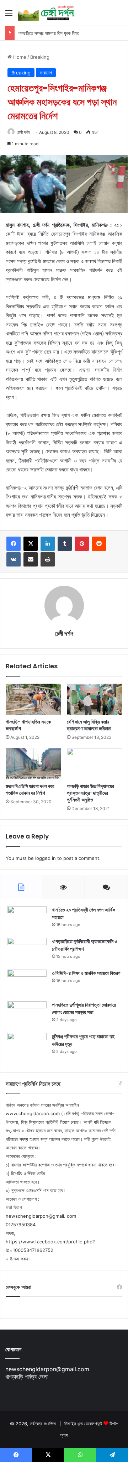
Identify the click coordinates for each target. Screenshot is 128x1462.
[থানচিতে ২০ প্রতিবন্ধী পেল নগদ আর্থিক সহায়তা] (27, 919)
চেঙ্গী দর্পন (23, 132)
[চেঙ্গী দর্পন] (46, 13)
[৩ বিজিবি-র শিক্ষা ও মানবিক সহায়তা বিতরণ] (27, 983)
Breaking (39, 57)
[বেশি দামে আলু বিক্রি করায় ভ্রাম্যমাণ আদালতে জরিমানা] (94, 699)
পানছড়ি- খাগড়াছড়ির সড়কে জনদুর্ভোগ (28, 725)
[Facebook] (13, 544)
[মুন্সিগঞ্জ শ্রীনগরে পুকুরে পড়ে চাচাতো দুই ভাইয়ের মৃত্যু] (27, 1046)
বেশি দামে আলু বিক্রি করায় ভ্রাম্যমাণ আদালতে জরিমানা (89, 725)
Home (19, 57)
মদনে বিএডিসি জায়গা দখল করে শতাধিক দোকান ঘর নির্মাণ (30, 790)
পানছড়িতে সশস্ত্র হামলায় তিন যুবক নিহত (48, 33)
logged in (45, 858)
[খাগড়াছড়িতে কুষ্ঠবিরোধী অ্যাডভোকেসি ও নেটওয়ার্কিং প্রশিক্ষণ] (27, 951)
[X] (30, 544)
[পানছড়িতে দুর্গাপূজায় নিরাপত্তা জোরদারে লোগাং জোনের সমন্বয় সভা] (27, 1014)
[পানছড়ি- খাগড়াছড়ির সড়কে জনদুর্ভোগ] (33, 699)
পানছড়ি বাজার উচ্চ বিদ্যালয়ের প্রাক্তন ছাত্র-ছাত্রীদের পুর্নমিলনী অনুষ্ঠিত (90, 793)
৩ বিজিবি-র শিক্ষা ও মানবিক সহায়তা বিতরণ (86, 973)
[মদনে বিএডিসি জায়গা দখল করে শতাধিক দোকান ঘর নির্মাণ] (33, 763)
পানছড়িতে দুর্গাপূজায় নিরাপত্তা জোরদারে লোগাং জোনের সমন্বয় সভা (84, 1008)
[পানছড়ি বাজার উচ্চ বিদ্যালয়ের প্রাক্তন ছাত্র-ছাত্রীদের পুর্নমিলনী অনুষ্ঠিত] (94, 763)
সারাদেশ (46, 72)
